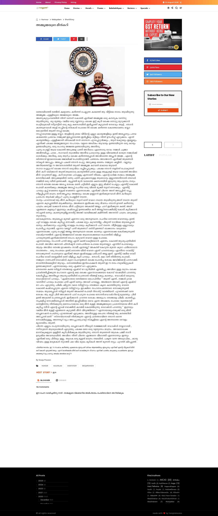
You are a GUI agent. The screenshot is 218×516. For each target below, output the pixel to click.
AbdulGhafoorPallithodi (169, 498)
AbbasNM (153, 496)
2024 (41, 484)
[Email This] (81, 39)
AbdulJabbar (170, 502)
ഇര (54, 372)
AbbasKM (176, 492)
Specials (144, 8)
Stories (76, 8)
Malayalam (57, 19)
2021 (40, 492)
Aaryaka (158, 489)
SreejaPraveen (88, 366)
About (48, 2)
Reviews (131, 8)
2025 (41, 480)
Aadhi (153, 483)
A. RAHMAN (151, 480)
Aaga (173, 483)
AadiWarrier (163, 483)
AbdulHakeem (152, 502)
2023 (41, 488)
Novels (88, 8)
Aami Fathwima (153, 486)
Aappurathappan (170, 486)
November (45, 503)
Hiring (73, 2)
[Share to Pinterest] (74, 39)
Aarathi (149, 489)
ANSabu (176, 480)
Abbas (149, 492)
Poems (100, 8)
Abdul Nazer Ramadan (168, 495)
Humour (44, 19)
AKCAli (163, 480)
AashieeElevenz (170, 489)
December (45, 499)
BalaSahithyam (115, 8)
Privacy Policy (61, 2)
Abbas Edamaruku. (162, 492)
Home (38, 2)
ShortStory (69, 19)
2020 (41, 496)
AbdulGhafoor (152, 499)
